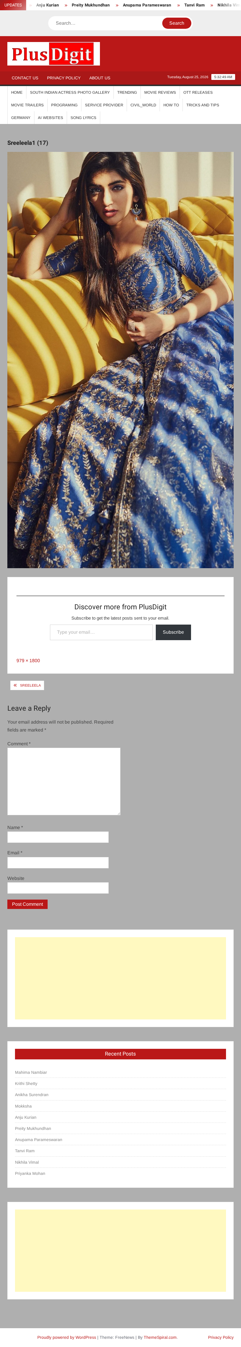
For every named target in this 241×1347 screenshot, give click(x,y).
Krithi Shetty (26, 1083)
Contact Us (25, 78)
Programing (64, 105)
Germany (21, 117)
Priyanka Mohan (30, 1173)
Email (14, 852)
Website (15, 878)
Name (15, 827)
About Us (99, 78)
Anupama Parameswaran (125, 5)
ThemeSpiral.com (160, 1337)
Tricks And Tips (202, 105)
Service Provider (104, 105)
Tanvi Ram (172, 5)
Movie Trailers (27, 105)
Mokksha (23, 1106)
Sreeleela (30, 685)
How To (171, 105)
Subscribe (173, 632)
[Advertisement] (120, 978)
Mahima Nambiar (31, 1072)
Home (17, 92)
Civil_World (143, 105)
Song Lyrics (83, 117)
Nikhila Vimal (208, 5)
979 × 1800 (28, 660)
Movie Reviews (160, 92)
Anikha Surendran (31, 1094)
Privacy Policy (64, 78)
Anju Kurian (25, 1117)
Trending (127, 92)
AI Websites (50, 117)
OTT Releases (198, 92)
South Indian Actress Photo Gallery (70, 92)
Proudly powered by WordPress (66, 1337)
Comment (19, 743)
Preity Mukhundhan (69, 5)
